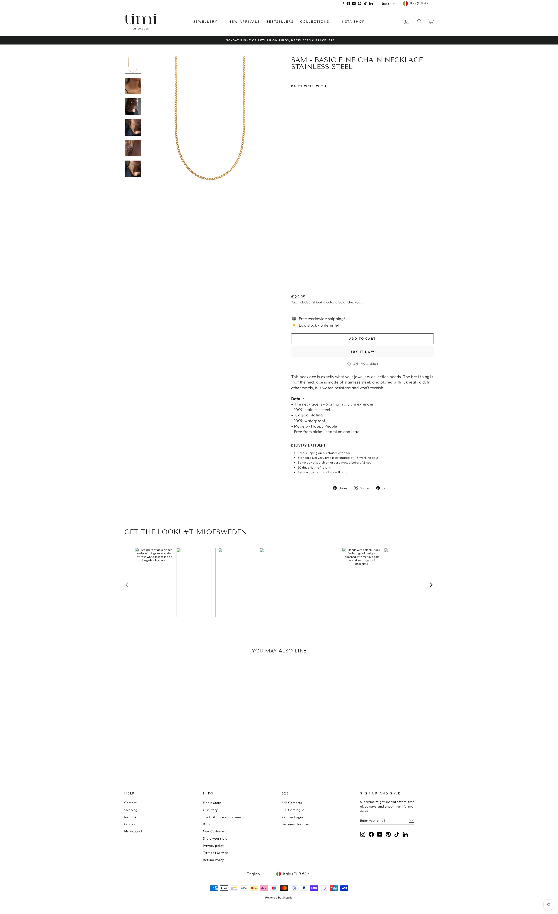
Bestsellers (280, 21)
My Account (133, 831)
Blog (206, 824)
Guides (129, 824)
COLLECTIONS (315, 21)
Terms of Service (215, 853)
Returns (130, 817)
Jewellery (206, 21)
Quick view (161, 733)
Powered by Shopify (279, 897)
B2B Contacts (291, 803)
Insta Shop (352, 21)
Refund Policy (213, 860)
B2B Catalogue (292, 810)
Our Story (210, 810)
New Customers (215, 831)
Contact (130, 803)
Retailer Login (292, 817)
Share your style (215, 838)
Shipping (319, 302)
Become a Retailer (295, 824)
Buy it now (362, 352)
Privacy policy (213, 846)
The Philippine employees (222, 817)
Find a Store (212, 803)
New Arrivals (244, 21)
